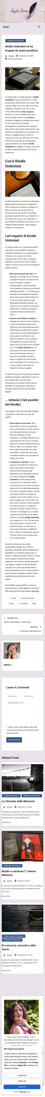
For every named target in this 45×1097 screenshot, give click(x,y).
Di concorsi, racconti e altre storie (19, 947)
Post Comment (14, 740)
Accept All (22, 1087)
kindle (13, 598)
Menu (6, 27)
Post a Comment (15, 59)
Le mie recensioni (11, 796)
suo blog (29, 117)
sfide (34, 603)
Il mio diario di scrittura (13, 936)
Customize (22, 1075)
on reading (23, 603)
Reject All (22, 1081)
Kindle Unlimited (27, 598)
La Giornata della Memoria (30, 631)
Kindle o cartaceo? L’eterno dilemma (19, 873)
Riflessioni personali (15, 41)
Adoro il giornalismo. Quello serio (17, 622)
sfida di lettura (28, 112)
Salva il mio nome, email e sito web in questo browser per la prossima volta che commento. (22, 730)
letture (11, 603)
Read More (6, 822)
